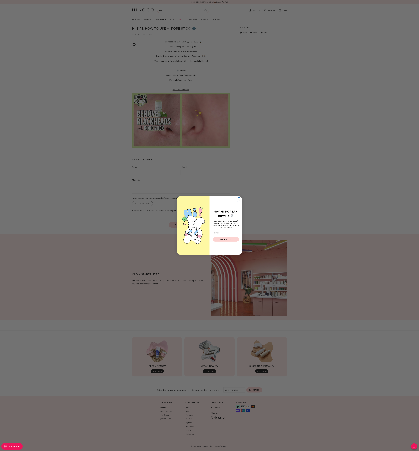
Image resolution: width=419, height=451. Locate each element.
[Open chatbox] (414, 446)
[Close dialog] (239, 199)
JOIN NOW (226, 239)
